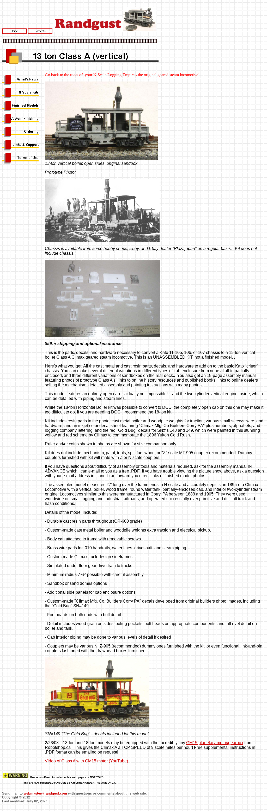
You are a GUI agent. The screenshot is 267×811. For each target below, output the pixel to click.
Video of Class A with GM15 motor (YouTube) (86, 761)
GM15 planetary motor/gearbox (214, 742)
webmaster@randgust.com (45, 793)
